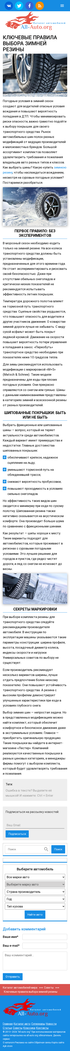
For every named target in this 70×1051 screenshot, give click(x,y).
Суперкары (38, 1023)
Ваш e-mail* (11, 945)
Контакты (42, 1027)
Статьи (7, 1027)
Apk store (7, 1046)
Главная (8, 1023)
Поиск (58, 849)
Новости (51, 1023)
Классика (29, 1027)
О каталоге (8, 1042)
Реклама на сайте (24, 1042)
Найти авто (35, 914)
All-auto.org (35, 21)
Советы (17, 1027)
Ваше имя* (10, 937)
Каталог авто (22, 1023)
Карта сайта (58, 1042)
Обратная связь (42, 1042)
